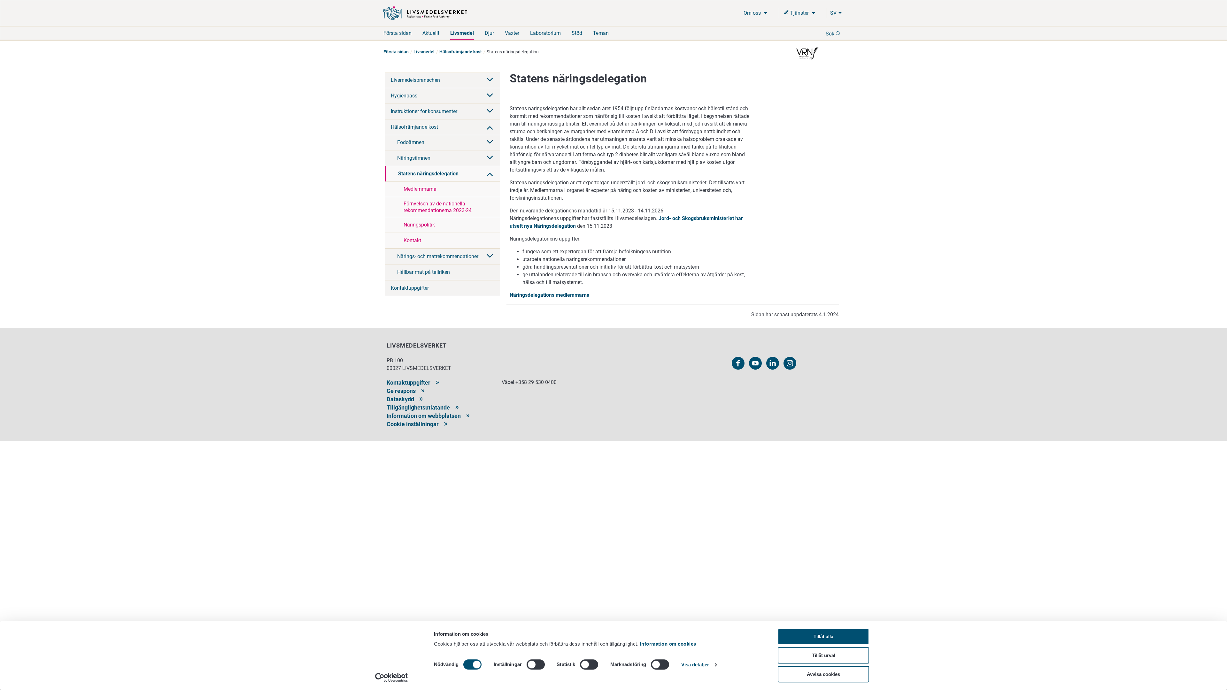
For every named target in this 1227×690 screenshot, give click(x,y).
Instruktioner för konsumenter (424, 111)
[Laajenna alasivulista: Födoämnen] (490, 142)
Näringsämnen (413, 158)
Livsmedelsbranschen (415, 80)
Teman (601, 33)
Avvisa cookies (823, 674)
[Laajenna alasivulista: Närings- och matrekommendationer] (490, 256)
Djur (489, 33)
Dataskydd (400, 399)
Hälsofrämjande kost (460, 51)
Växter (512, 33)
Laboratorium (545, 33)
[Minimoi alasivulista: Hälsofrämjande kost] (490, 127)
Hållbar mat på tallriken (423, 272)
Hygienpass (404, 96)
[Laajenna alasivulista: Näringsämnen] (490, 158)
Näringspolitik (419, 225)
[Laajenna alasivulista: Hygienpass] (490, 96)
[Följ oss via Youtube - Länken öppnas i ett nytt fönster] (755, 363)
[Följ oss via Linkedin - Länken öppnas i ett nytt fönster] (772, 363)
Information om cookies (668, 644)
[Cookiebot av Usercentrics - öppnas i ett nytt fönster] (392, 677)
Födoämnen (410, 142)
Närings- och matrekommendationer (437, 256)
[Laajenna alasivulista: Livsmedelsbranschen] (490, 80)
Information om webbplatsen (424, 415)
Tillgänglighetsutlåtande (418, 407)
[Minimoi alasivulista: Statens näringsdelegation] (490, 174)
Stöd (577, 33)
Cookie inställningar (413, 424)
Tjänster (799, 13)
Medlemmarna (420, 189)
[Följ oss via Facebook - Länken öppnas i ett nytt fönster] (738, 363)
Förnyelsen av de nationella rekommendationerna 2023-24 (438, 207)
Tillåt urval (823, 655)
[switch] (536, 664)
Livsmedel (462, 33)
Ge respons (401, 390)
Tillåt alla (823, 636)
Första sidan (397, 33)
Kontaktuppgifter (410, 288)
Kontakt (412, 240)
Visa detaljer (695, 665)
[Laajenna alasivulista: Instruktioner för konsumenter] (490, 111)
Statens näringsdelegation (428, 174)
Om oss (753, 13)
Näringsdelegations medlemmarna (550, 295)
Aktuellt (430, 33)
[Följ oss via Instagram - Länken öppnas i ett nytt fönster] (789, 363)
